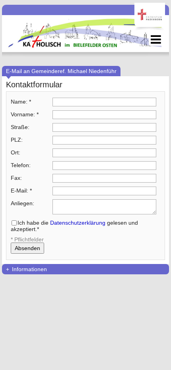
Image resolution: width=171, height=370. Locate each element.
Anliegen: (22, 203)
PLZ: (17, 140)
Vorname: (25, 114)
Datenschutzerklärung (77, 223)
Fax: (16, 178)
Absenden (27, 248)
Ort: (15, 152)
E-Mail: (21, 190)
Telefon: (21, 165)
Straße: (20, 127)
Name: (21, 101)
